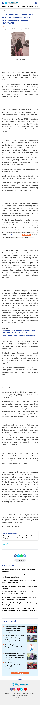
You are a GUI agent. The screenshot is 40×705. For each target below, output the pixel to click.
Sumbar (30, 6)
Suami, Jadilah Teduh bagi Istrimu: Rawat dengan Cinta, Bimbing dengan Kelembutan (14, 638)
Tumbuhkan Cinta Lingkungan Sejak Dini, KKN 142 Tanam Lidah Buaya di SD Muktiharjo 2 (14, 665)
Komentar (21, 560)
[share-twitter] (18, 555)
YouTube (26, 691)
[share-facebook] (15, 555)
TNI (18, 6)
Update (27, 235)
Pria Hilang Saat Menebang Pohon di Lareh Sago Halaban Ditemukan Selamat (15, 629)
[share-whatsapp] (21, 555)
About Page (29, 689)
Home (4, 6)
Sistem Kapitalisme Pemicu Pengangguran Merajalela (15, 646)
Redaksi (7, 693)
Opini (5, 544)
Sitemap (32, 693)
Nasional (11, 6)
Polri (23, 6)
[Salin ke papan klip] (24, 555)
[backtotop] (20, 680)
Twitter (22, 691)
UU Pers (12, 693)
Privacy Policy (16, 695)
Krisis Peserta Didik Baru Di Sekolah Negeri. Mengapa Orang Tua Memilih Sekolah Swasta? (15, 656)
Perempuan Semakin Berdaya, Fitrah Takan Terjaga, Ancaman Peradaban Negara (19, 537)
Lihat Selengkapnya (20, 673)
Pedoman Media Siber (23, 693)
